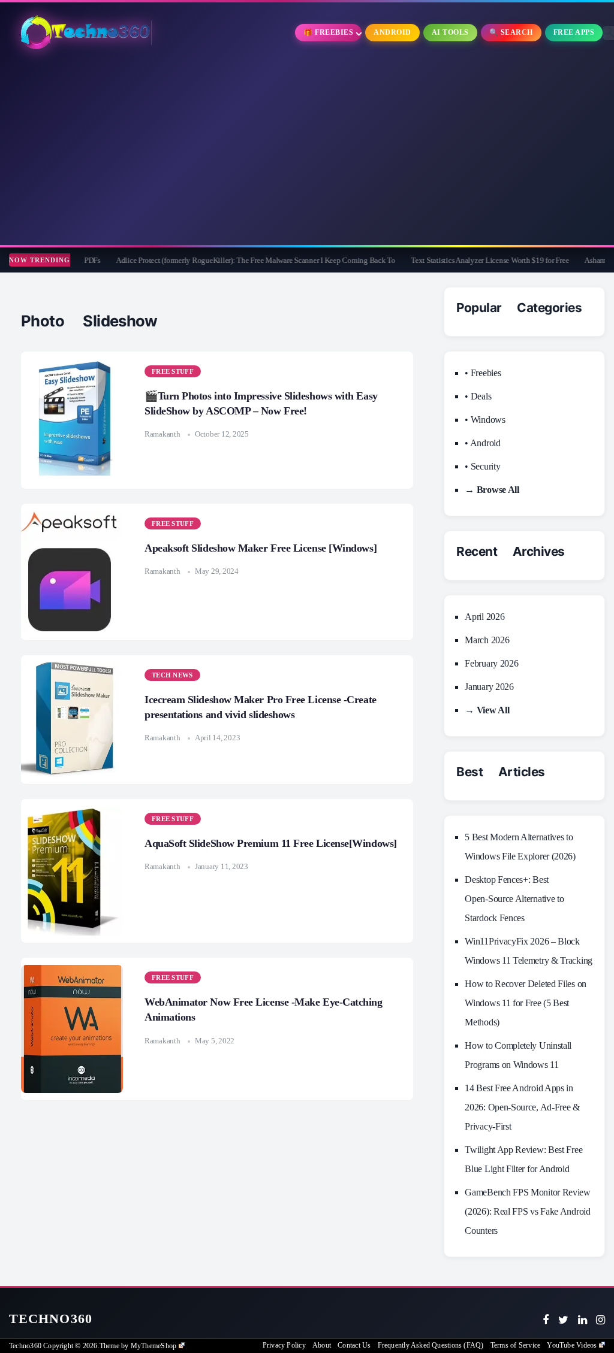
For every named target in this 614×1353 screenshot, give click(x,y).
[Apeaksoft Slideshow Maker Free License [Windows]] (72, 571)
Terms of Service (515, 1345)
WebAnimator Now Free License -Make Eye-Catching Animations (264, 1009)
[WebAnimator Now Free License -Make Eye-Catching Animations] (72, 1029)
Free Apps (574, 32)
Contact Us (354, 1345)
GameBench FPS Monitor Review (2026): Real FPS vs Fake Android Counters (528, 1211)
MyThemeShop (153, 1346)
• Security (482, 466)
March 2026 (487, 640)
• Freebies (483, 373)
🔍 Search (511, 32)
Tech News (172, 675)
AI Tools (450, 32)
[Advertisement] (307, 149)
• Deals (478, 396)
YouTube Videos (572, 1345)
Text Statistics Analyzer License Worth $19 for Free (456, 260)
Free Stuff (173, 371)
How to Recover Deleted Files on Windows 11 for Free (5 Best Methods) (525, 1003)
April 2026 (484, 617)
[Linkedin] (582, 1320)
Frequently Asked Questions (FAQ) (431, 1345)
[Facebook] (546, 1320)
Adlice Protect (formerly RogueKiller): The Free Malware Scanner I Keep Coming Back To (222, 260)
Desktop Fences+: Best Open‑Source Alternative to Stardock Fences (514, 898)
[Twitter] (563, 1320)
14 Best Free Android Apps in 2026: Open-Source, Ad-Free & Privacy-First (522, 1107)
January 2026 (489, 687)
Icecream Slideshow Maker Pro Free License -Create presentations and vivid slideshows (261, 707)
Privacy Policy (284, 1345)
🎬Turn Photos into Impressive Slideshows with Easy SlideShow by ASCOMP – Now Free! (261, 403)
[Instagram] (600, 1320)
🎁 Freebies (328, 32)
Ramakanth (162, 433)
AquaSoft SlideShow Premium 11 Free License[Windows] (271, 843)
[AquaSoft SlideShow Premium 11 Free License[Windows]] (72, 871)
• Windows (485, 419)
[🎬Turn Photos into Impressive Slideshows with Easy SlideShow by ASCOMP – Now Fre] (72, 420)
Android (392, 32)
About (321, 1345)
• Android (482, 443)
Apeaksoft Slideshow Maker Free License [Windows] (261, 548)
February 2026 (491, 663)
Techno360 (50, 1318)
